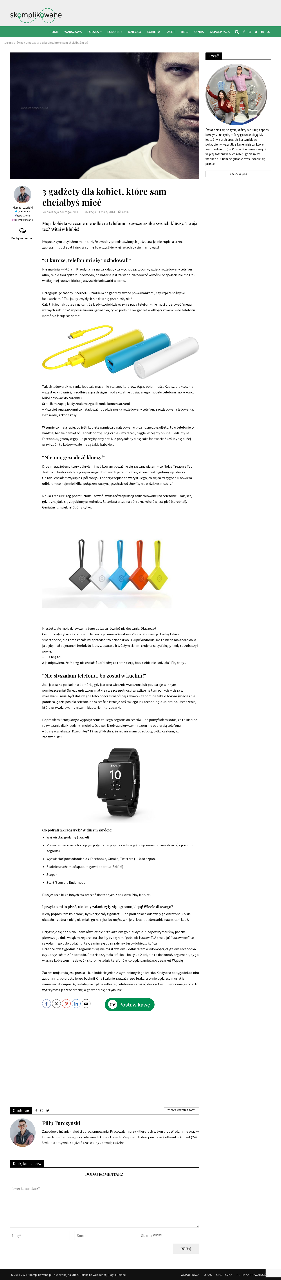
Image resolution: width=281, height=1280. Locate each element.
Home (54, 32)
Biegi (185, 32)
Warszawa (73, 32)
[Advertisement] (120, 1060)
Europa (113, 32)
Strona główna (13, 43)
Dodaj (185, 1248)
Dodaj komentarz (22, 238)
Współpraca (219, 32)
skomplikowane (24, 219)
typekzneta (24, 211)
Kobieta (153, 32)
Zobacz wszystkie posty (181, 1110)
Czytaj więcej (238, 173)
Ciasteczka (224, 1275)
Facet (170, 32)
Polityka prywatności (252, 1275)
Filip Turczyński (23, 207)
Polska (93, 32)
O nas (199, 32)
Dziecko (134, 32)
